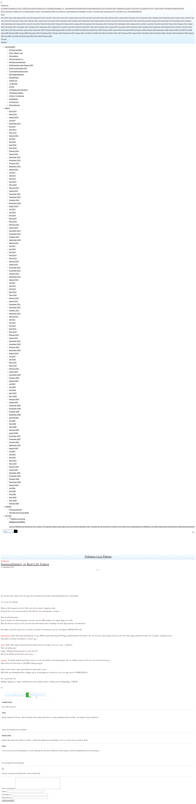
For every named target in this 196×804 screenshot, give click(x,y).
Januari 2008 (23, 33)
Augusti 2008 (173, 30)
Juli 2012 (143, 24)
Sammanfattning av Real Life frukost (25, 564)
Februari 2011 (103, 27)
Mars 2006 (38, 36)
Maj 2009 (82, 30)
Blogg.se (4, 42)
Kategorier (4, 5)
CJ (3, 768)
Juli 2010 (178, 27)
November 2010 (136, 27)
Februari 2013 (69, 24)
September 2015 (169, 18)
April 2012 (165, 24)
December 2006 (147, 33)
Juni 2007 (95, 33)
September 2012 (124, 24)
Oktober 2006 (171, 33)
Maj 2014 (121, 21)
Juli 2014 (107, 21)
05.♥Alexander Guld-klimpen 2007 (101, 8)
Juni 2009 (75, 30)
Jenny (4, 746)
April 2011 (86, 27)
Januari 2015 (42, 21)
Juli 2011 (64, 27)
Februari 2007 (127, 33)
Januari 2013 (78, 24)
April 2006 (29, 36)
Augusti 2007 (79, 33)
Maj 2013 (44, 24)
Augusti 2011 (56, 27)
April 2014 (129, 21)
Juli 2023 (30, 18)
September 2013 (11, 24)
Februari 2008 (14, 33)
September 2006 (182, 33)
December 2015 (134, 18)
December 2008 (128, 30)
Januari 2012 (13, 301)
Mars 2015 (24, 21)
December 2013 (167, 21)
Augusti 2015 (179, 18)
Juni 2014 (114, 21)
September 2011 (45, 27)
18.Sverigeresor (134, 11)
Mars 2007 (118, 33)
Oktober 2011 (34, 27)
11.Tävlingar (28, 11)
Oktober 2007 (57, 33)
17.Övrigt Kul (121, 11)
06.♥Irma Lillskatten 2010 (128, 8)
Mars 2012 (173, 24)
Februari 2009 (107, 30)
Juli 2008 (182, 30)
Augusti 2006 (13, 485)
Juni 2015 (12, 176)
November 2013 (179, 21)
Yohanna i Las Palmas (98, 556)
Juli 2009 (68, 30)
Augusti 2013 (21, 24)
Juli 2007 (88, 33)
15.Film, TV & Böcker (94, 11)
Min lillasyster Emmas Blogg (19, 513)
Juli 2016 (82, 18)
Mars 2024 (12, 18)
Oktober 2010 (147, 27)
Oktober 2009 (50, 30)
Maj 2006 (22, 36)
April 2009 (90, 30)
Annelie (4, 660)
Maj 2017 (49, 18)
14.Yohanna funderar (76, 11)
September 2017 (39, 18)
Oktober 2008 (151, 30)
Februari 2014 (146, 21)
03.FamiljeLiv (41, 8)
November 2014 (65, 21)
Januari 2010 (27, 30)
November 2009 (38, 30)
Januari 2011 (113, 27)
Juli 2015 (188, 18)
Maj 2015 (8, 21)
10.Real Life (17, 11)
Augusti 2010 (169, 27)
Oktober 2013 (14, 237)
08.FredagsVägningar (174, 8)
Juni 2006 (15, 36)
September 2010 (158, 27)
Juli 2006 (8, 36)
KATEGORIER (10, 47)
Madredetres (5, 635)
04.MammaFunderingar (75, 8)
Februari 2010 (18, 30)
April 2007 (109, 33)
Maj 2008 (188, 30)
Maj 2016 (88, 18)
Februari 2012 (182, 24)
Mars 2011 (94, 27)
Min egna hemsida (15, 510)
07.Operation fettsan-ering (151, 8)
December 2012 (89, 24)
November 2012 (101, 24)
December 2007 (34, 33)
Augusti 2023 (21, 18)
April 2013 (51, 24)
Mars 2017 (64, 18)
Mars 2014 (137, 21)
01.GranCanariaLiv (9, 8)
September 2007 (69, 33)
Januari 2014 (156, 21)
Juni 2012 (150, 24)
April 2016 (96, 18)
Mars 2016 (104, 18)
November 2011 (22, 27)
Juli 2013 (30, 24)
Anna (3, 645)
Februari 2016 (114, 18)
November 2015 (146, 18)
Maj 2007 (102, 33)
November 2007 (46, 33)
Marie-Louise (6, 735)
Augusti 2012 (135, 24)
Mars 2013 (60, 24)
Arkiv (3, 15)
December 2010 (124, 27)
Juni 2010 (184, 27)
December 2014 (53, 21)
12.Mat (37, 11)
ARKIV (7, 108)
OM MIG (8, 516)
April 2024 (4, 18)
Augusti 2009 (60, 30)
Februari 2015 (33, 21)
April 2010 (12, 362)
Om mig (3, 39)
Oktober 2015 (157, 18)
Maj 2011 (78, 27)
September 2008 (162, 30)
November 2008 (140, 30)
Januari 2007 (136, 33)
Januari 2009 (117, 30)
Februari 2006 (47, 36)
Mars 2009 (98, 30)
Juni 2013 (37, 24)
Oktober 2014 (77, 21)
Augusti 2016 (73, 18)
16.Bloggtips (109, 11)
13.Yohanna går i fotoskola (53, 11)
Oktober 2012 (113, 24)
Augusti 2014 (99, 21)
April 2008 (4, 33)
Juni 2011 (71, 27)
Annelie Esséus (7, 702)
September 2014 (88, 21)
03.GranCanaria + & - (56, 8)
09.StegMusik (6, 11)
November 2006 (159, 33)
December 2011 (10, 27)
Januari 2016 (123, 18)
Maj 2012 (157, 24)
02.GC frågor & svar (26, 8)
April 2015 (16, 21)
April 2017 (56, 18)
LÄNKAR (8, 506)
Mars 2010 (9, 30)
